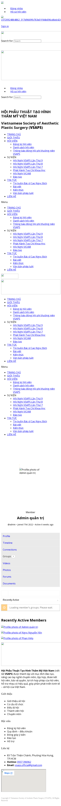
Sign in (5, 26)
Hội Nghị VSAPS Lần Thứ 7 (28, 167)
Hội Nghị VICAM (22, 173)
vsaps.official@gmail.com (28, 765)
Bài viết (17, 186)
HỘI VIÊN (12, 140)
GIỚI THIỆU (13, 137)
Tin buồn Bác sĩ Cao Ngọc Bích (30, 183)
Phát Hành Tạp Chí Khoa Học (29, 170)
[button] (30, 202)
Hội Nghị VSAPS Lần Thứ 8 (28, 163)
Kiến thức (18, 189)
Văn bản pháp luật (23, 193)
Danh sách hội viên (23, 147)
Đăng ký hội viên (22, 144)
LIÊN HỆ (11, 196)
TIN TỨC (12, 180)
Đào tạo (17, 176)
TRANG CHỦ (14, 134)
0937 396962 (24, 762)
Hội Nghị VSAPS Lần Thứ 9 (28, 160)
